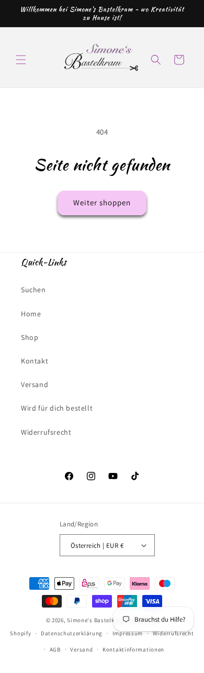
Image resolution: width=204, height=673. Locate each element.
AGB (55, 649)
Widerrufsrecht (46, 432)
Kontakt (34, 361)
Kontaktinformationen (133, 649)
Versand (34, 384)
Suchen (33, 289)
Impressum (127, 633)
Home (31, 313)
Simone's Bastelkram (96, 620)
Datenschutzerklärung (72, 633)
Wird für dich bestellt (57, 408)
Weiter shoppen (102, 202)
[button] (20, 59)
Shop (29, 337)
